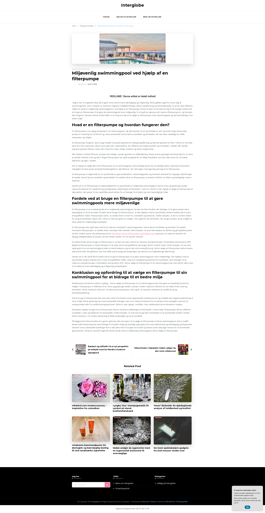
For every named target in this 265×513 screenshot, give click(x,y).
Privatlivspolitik (122, 488)
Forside (106, 17)
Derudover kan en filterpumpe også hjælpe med (133, 233)
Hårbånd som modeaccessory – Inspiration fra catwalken (89, 407)
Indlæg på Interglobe (126, 17)
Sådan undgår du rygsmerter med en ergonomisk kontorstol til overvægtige (131, 451)
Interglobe (132, 5)
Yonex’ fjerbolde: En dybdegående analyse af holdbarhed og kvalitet (173, 407)
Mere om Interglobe (152, 17)
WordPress (170, 501)
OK (247, 507)
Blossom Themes (149, 501)
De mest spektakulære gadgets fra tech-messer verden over (171, 449)
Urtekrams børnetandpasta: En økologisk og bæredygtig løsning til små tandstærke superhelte (90, 448)
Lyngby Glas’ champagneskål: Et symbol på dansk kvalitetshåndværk (131, 408)
